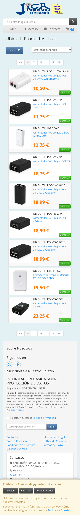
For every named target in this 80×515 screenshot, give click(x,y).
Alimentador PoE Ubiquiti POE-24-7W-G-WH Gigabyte (50, 77)
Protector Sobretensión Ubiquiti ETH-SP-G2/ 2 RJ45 (51, 276)
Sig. (60, 62)
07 (53, 62)
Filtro (12, 50)
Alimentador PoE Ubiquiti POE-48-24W (50, 219)
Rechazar (26, 490)
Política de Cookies (59, 510)
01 (27, 62)
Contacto (53, 29)
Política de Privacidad (16, 410)
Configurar (10, 490)
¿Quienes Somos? (17, 449)
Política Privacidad (17, 441)
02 (34, 62)
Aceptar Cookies (44, 490)
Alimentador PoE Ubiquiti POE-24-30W (50, 305)
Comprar (65, 92)
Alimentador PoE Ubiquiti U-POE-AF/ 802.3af (51, 134)
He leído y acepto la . (33, 417)
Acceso (33, 29)
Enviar (51, 426)
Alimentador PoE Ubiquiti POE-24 (51, 161)
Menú (13, 29)
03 (40, 62)
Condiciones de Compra (21, 445)
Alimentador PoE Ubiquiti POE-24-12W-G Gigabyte (50, 248)
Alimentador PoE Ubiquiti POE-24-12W (50, 105)
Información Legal (54, 437)
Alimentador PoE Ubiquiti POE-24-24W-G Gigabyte (50, 191)
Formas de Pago (53, 445)
